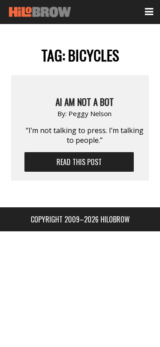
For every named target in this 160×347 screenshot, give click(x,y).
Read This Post (79, 162)
